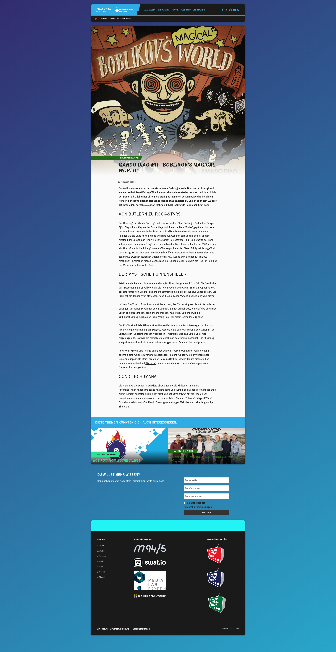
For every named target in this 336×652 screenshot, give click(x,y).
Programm (164, 10)
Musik (175, 10)
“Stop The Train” (129, 304)
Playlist (101, 566)
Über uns (186, 10)
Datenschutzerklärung (120, 629)
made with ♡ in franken (229, 628)
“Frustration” (172, 333)
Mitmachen (199, 10)
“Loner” (182, 354)
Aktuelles (150, 10)
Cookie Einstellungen (141, 629)
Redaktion (132, 182)
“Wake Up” (150, 363)
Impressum (103, 629)
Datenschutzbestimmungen (198, 507)
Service (101, 545)
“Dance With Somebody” (185, 256)
